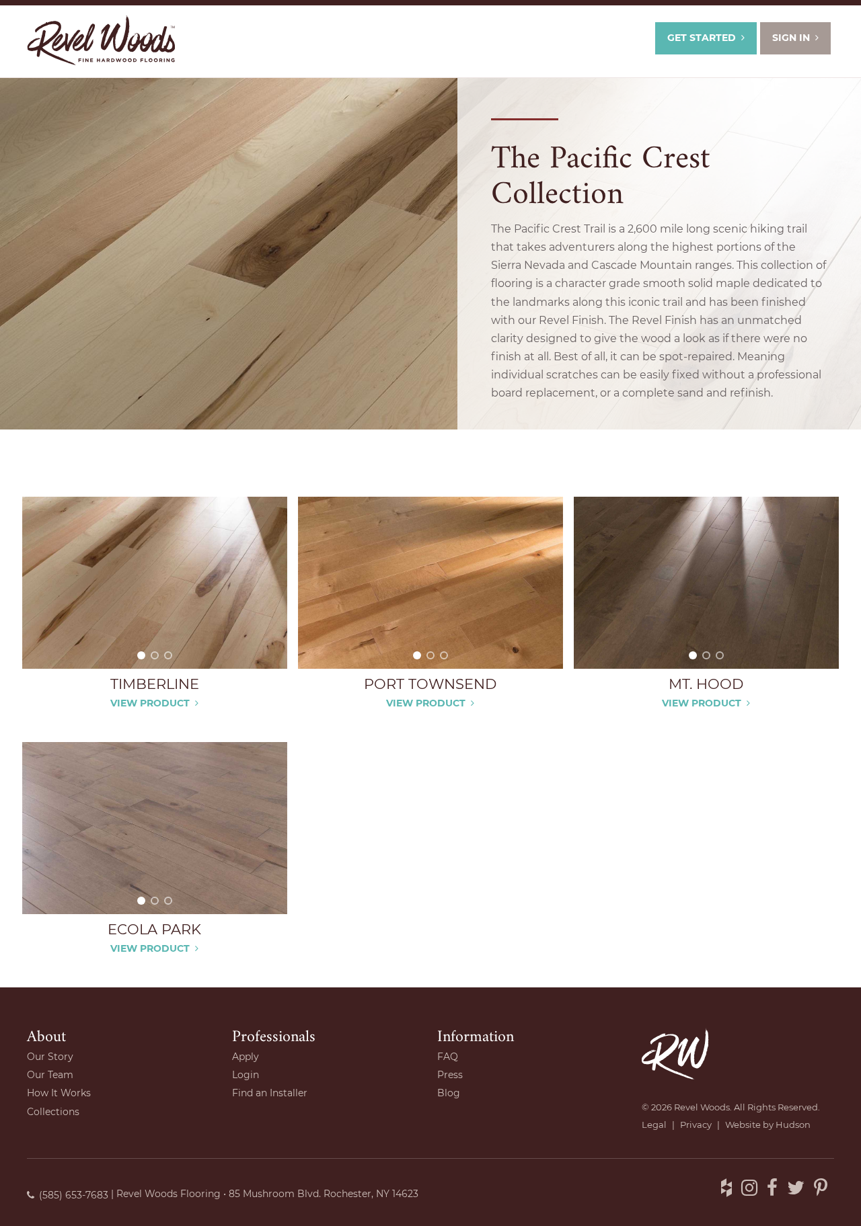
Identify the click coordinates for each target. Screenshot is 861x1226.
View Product (150, 703)
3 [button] (168, 655)
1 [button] (141, 655)
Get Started (701, 38)
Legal (654, 1124)
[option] (154, 583)
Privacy (696, 1124)
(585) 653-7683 (73, 1195)
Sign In (791, 38)
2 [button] (155, 655)
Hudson (793, 1124)
